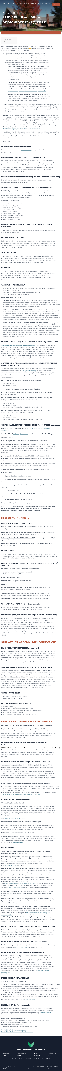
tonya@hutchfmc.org (29, 370)
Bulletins (33, 3)
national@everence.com (31, 1000)
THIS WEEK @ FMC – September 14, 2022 (13, 1030)
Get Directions (37, 1054)
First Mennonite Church (31, 1049)
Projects (26, 3)
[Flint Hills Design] (38, 1066)
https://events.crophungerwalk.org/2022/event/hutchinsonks (21, 129)
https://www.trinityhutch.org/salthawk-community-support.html (27, 91)
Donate (56, 4)
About (14, 1058)
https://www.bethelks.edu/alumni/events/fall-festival (20, 883)
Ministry (19, 3)
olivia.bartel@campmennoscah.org (15, 818)
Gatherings (11, 3)
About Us (4, 4)
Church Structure (38, 1058)
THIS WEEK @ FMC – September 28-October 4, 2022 (17, 1032)
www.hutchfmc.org (26, 150)
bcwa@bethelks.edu (11, 865)
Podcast (41, 3)
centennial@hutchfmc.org (20, 434)
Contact (48, 3)
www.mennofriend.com (22, 947)
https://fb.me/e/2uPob (16, 887)
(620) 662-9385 (52, 1054)
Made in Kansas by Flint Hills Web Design (49, 1067)
